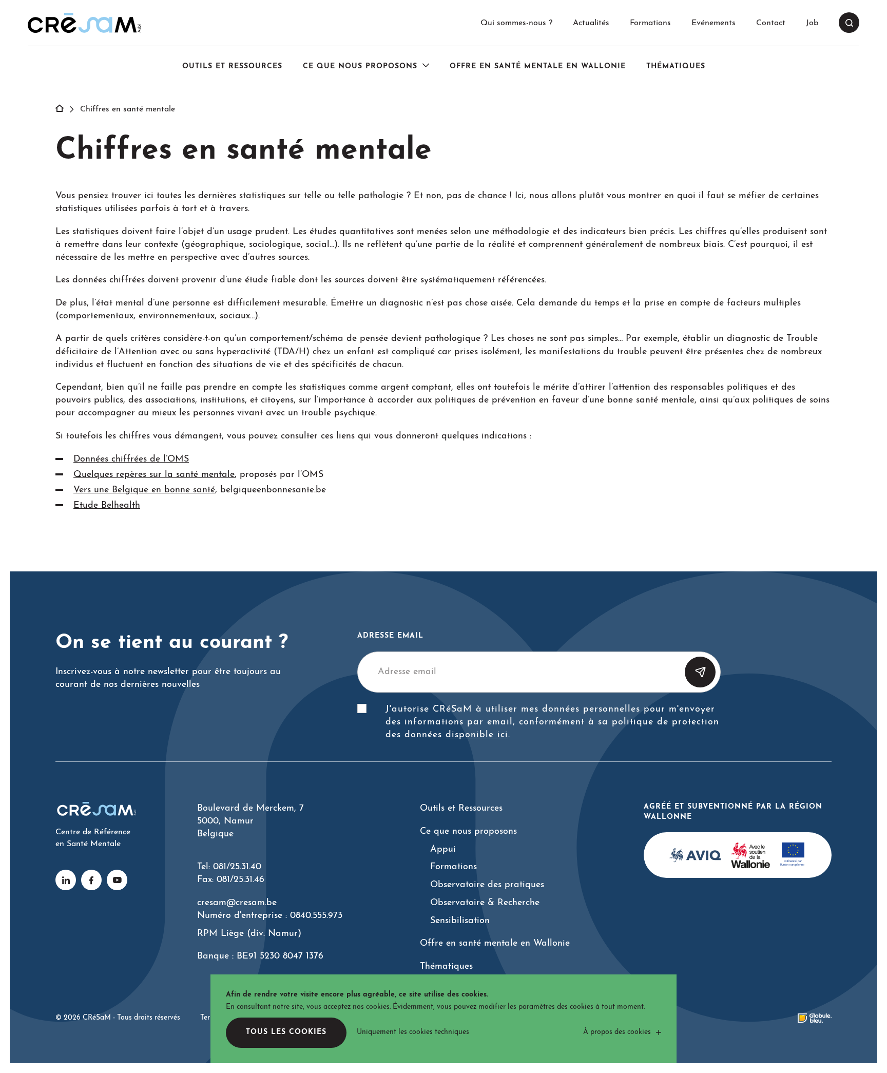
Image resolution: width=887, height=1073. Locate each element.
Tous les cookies (286, 1032)
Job (812, 23)
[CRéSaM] (84, 23)
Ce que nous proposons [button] (360, 66)
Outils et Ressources (232, 66)
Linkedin (65, 880)
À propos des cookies (617, 1032)
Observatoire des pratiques (487, 884)
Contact (770, 23)
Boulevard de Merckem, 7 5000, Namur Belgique (250, 821)
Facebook (91, 880)
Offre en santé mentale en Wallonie (538, 66)
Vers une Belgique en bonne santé (144, 490)
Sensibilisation (460, 920)
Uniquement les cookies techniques (413, 1032)
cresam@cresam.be (237, 902)
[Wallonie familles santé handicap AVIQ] (695, 855)
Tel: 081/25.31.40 (229, 867)
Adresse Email (390, 636)
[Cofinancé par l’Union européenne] (793, 855)
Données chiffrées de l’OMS (131, 459)
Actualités (591, 23)
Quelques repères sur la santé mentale (154, 474)
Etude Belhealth (106, 505)
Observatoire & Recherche (484, 902)
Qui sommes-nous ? (516, 23)
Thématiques (675, 66)
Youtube (117, 880)
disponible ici (477, 735)
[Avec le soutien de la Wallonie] (750, 855)
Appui (443, 849)
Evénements (713, 23)
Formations (650, 23)
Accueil (65, 109)
